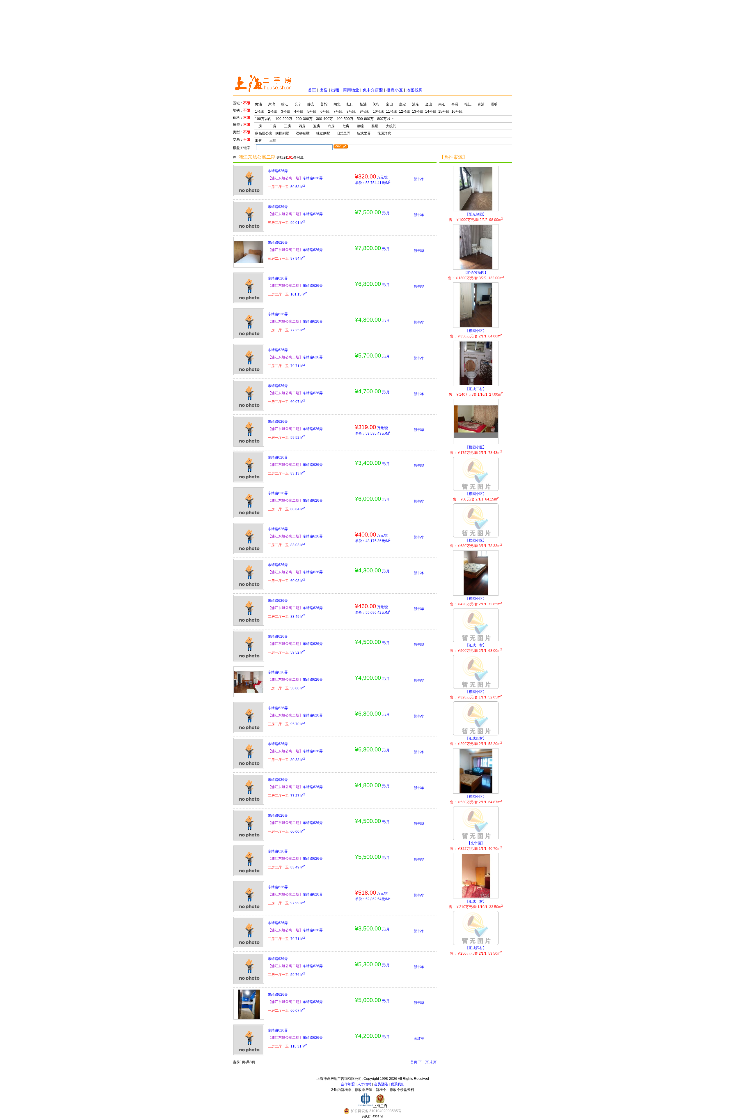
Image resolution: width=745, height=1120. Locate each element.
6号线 (324, 111)
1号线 (259, 111)
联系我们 (398, 1084)
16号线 (456, 111)
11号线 (391, 111)
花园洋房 (384, 133)
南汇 (441, 104)
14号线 (430, 111)
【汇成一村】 (476, 904)
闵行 (376, 104)
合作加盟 (348, 1084)
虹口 (350, 104)
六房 (331, 126)
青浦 (481, 104)
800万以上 (385, 119)
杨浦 (363, 104)
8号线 (351, 111)
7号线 (338, 111)
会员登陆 (381, 1084)
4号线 (298, 111)
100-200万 (283, 119)
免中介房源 (373, 90)
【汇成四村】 (476, 741)
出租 (335, 90)
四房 (302, 126)
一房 (258, 126)
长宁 (297, 104)
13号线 (417, 111)
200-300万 (304, 119)
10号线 (378, 111)
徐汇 (284, 104)
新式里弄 (364, 133)
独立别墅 (323, 133)
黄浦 (258, 104)
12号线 (404, 111)
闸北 (337, 104)
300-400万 (324, 119)
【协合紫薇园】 (476, 275)
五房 (316, 126)
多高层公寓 (263, 133)
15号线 (443, 111)
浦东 (415, 104)
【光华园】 (476, 846)
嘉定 (402, 104)
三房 (287, 126)
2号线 (272, 111)
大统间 (391, 126)
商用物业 (351, 90)
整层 (374, 126)
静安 (310, 104)
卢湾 (271, 104)
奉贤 (454, 104)
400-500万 (344, 119)
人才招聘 (364, 1084)
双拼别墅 (303, 133)
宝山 (389, 104)
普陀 (323, 104)
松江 (467, 104)
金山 (428, 104)
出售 (324, 90)
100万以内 (263, 119)
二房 (272, 126)
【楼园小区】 (476, 333)
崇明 (494, 104)
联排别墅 (282, 133)
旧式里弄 (343, 133)
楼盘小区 (394, 90)
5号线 (311, 111)
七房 (345, 126)
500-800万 (365, 119)
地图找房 (414, 90)
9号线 (364, 111)
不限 (246, 103)
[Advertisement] (372, 36)
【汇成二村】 (476, 392)
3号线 (285, 111)
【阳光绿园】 (476, 217)
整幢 (360, 126)
